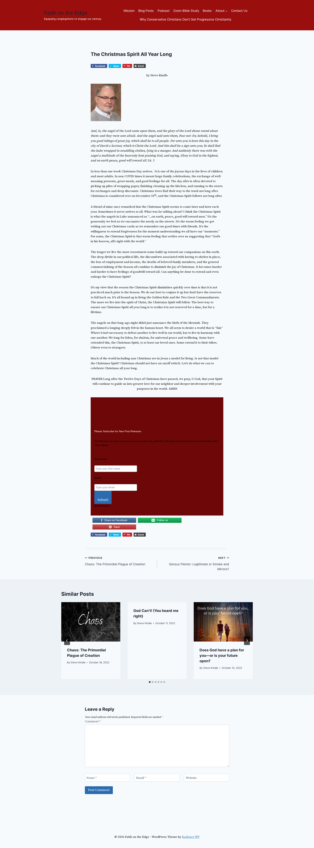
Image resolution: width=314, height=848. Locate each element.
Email (141, 778)
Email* (98, 478)
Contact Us (239, 11)
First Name (100, 459)
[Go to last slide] (67, 640)
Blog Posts (146, 11)
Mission (129, 11)
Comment (92, 721)
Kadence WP (191, 837)
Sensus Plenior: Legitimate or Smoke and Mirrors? (199, 563)
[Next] (247, 640)
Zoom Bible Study (186, 11)
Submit (103, 500)
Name (91, 778)
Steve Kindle (78, 662)
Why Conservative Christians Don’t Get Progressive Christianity (185, 19)
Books (207, 11)
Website (191, 778)
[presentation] (90, 621)
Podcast (164, 11)
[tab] (150, 682)
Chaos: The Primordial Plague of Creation (115, 561)
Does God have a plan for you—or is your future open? (222, 655)
